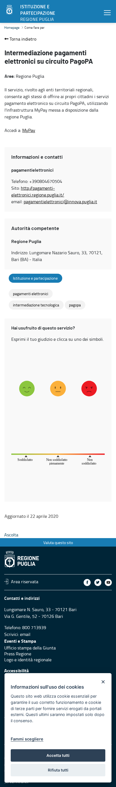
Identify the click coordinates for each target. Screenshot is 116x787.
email (25, 634)
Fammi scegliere (27, 739)
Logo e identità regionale (28, 659)
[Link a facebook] (87, 582)
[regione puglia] (10, 9)
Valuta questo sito (58, 542)
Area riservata (24, 581)
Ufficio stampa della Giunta (30, 648)
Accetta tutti (58, 755)
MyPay (28, 130)
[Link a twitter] (97, 582)
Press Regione (17, 654)
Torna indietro (22, 39)
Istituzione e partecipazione (35, 278)
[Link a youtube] (108, 582)
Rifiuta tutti (58, 770)
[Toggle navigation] (107, 12)
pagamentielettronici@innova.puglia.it (60, 201)
